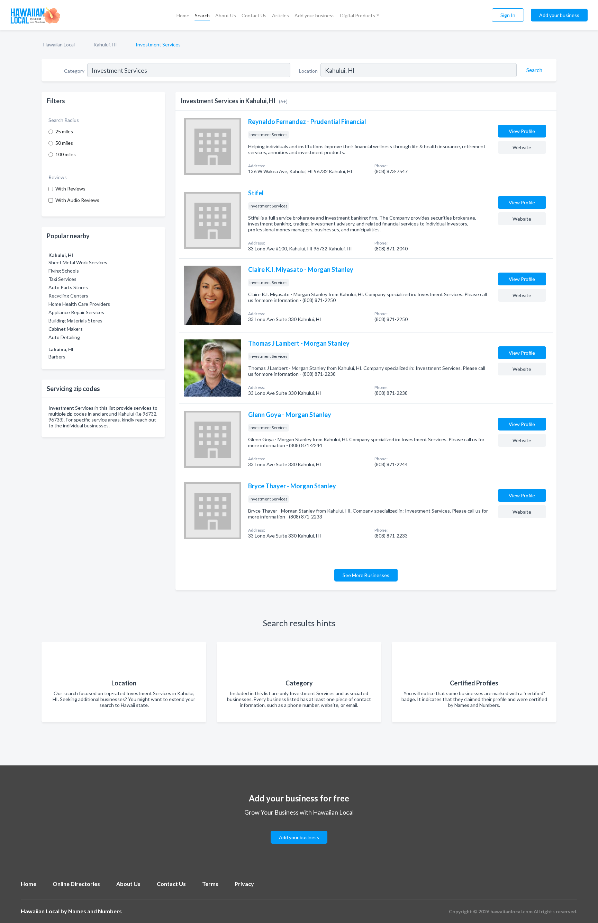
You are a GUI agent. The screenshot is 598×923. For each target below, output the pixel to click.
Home (182, 15)
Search (202, 15)
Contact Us (254, 15)
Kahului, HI (105, 44)
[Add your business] (299, 829)
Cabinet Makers (65, 329)
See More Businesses (366, 575)
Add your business (315, 15)
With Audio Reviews (77, 200)
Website (522, 147)
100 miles (65, 154)
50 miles (64, 143)
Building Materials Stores (75, 320)
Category (74, 71)
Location (308, 71)
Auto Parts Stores (68, 287)
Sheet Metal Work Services (77, 262)
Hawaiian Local (59, 44)
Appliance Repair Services (76, 312)
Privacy (244, 883)
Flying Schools (63, 271)
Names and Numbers (95, 911)
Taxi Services (62, 279)
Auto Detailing (64, 337)
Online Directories (76, 883)
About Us (225, 15)
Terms (210, 883)
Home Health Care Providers (79, 304)
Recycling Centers (68, 296)
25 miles (64, 131)
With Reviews (70, 189)
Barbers (56, 357)
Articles (280, 15)
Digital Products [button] (357, 15)
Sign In (507, 15)
